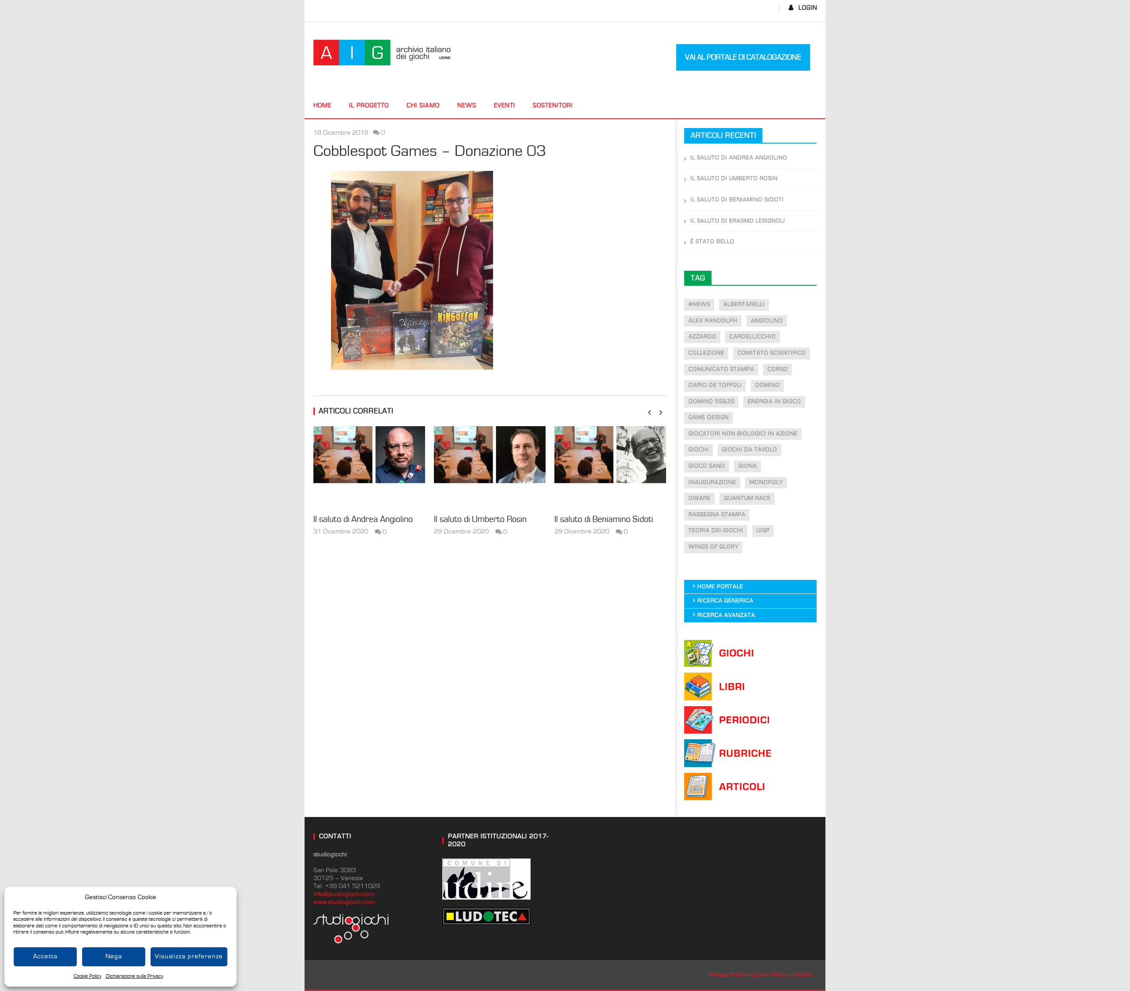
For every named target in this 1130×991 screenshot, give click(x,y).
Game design (709, 417)
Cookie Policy (88, 976)
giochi (699, 449)
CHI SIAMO (423, 105)
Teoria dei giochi (716, 530)
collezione (706, 353)
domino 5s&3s (711, 401)
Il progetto (369, 105)
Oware (700, 498)
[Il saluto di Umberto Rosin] (490, 468)
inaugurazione (712, 482)
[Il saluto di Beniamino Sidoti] (610, 468)
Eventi (504, 105)
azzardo (702, 336)
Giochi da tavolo (749, 449)
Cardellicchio (753, 336)
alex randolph (713, 321)
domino (767, 385)
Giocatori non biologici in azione (743, 434)
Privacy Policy (727, 974)
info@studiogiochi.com (343, 894)
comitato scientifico (772, 353)
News (466, 105)
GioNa (747, 466)
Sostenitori (553, 105)
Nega (113, 956)
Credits (802, 974)
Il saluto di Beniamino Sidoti (603, 519)
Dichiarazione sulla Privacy (134, 976)
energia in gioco (774, 401)
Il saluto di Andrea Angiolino (363, 519)
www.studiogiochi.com (344, 902)
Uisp (763, 530)
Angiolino (767, 321)
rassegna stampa (717, 514)
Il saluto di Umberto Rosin (480, 519)
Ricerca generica (725, 601)
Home (322, 105)
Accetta (45, 956)
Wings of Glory (713, 547)
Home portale (720, 586)
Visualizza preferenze (189, 956)
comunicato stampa (721, 369)
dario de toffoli (715, 385)
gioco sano (707, 466)
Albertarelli (744, 304)
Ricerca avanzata (726, 615)
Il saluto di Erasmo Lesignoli (737, 221)
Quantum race (747, 498)
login (808, 7)
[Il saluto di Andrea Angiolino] (369, 468)
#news (699, 304)
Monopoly (766, 482)
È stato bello (712, 241)
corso (778, 369)
